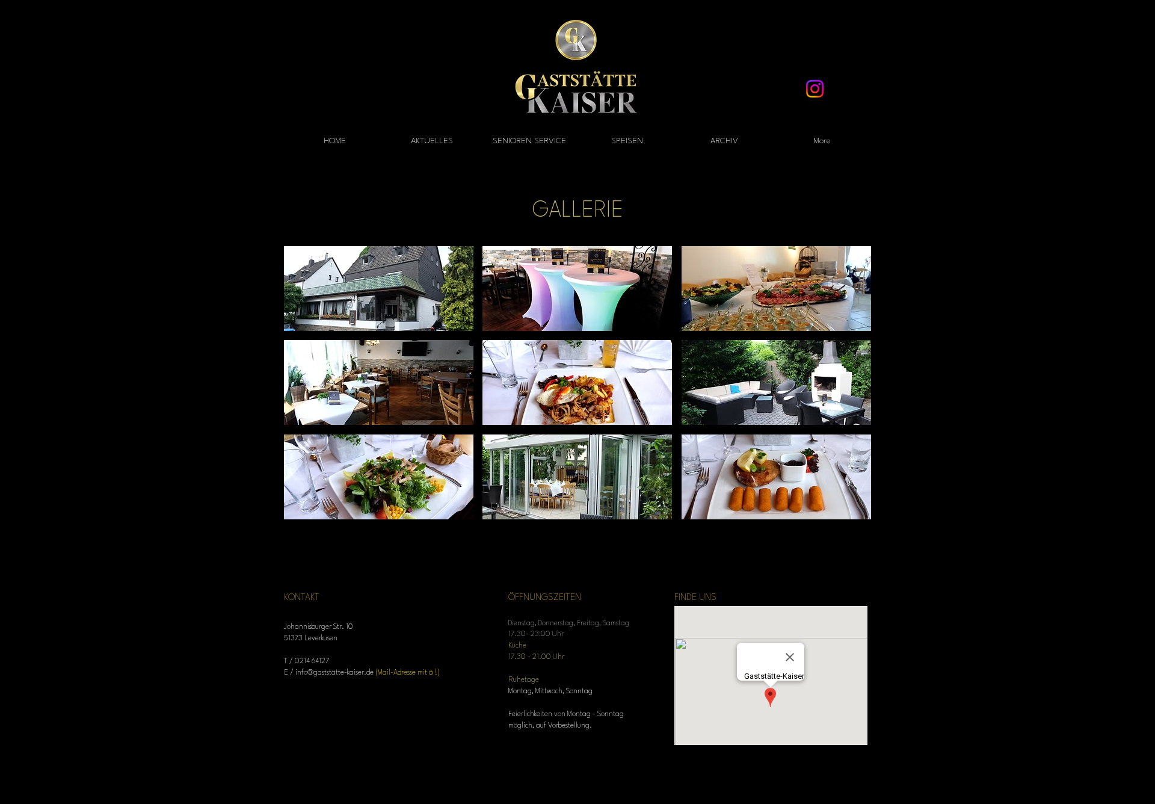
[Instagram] (815, 88)
